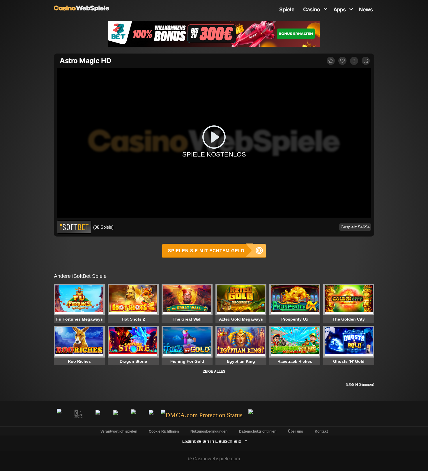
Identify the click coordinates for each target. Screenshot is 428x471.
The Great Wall (187, 319)
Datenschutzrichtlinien (257, 431)
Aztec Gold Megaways (241, 319)
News (366, 9)
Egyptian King (241, 361)
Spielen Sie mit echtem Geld (206, 250)
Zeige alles (214, 371)
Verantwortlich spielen (118, 431)
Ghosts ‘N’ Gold (349, 361)
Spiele (286, 9)
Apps (339, 9)
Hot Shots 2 (133, 319)
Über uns (295, 431)
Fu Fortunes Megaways (79, 319)
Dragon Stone (133, 361)
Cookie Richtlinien (164, 431)
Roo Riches (79, 361)
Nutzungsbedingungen (208, 431)
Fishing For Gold (187, 361)
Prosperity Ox (294, 319)
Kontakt (321, 431)
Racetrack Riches (294, 361)
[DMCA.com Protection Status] (202, 415)
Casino (311, 9)
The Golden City (349, 319)
